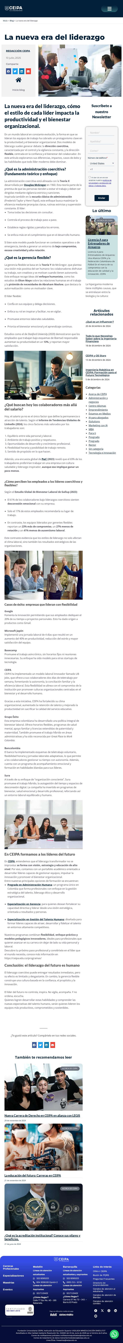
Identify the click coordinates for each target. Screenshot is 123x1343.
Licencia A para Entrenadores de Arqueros (99, 243)
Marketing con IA (98, 425)
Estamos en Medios (100, 413)
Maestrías (8, 1282)
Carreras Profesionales (11, 1267)
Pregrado (94, 441)
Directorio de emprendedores (100, 1284)
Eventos (8, 1289)
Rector (92, 445)
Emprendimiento (98, 409)
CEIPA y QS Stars (96, 355)
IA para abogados (98, 417)
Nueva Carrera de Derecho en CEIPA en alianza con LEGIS (42, 1115)
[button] (109, 8)
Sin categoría (96, 449)
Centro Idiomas (97, 405)
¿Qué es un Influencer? (100, 321)
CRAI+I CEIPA (100, 1271)
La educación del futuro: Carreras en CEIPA (32, 1175)
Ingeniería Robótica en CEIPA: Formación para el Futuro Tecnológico (101, 372)
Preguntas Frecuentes (103, 1279)
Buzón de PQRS (101, 1275)
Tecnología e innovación (102, 452)
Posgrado (94, 437)
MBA (91, 429)
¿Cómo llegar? (41, 1297)
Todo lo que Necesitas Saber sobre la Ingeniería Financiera (101, 339)
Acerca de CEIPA (98, 394)
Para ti (92, 433)
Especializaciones (13, 1275)
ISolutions (94, 421)
